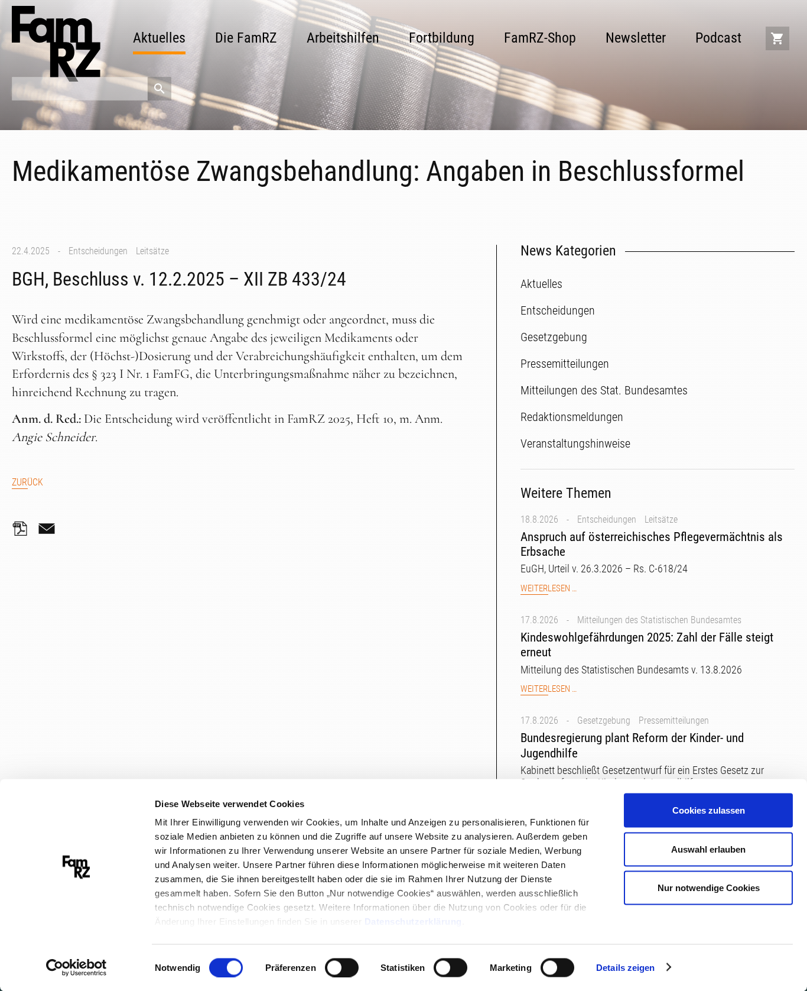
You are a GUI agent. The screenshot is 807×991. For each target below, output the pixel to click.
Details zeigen (625, 967)
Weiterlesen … (548, 588)
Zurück (27, 482)
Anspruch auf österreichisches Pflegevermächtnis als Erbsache (651, 544)
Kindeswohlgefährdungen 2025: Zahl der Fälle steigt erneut (646, 644)
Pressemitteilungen (674, 720)
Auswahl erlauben (708, 849)
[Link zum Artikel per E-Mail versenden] (49, 528)
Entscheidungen (98, 251)
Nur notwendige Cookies (709, 888)
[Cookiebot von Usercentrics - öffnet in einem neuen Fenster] (76, 968)
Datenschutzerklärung (413, 921)
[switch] (342, 967)
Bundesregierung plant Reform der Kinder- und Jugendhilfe (632, 745)
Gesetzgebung (603, 720)
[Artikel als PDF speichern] (23, 528)
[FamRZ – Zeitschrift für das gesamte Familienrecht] (56, 44)
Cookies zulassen (708, 810)
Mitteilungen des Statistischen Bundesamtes (659, 620)
